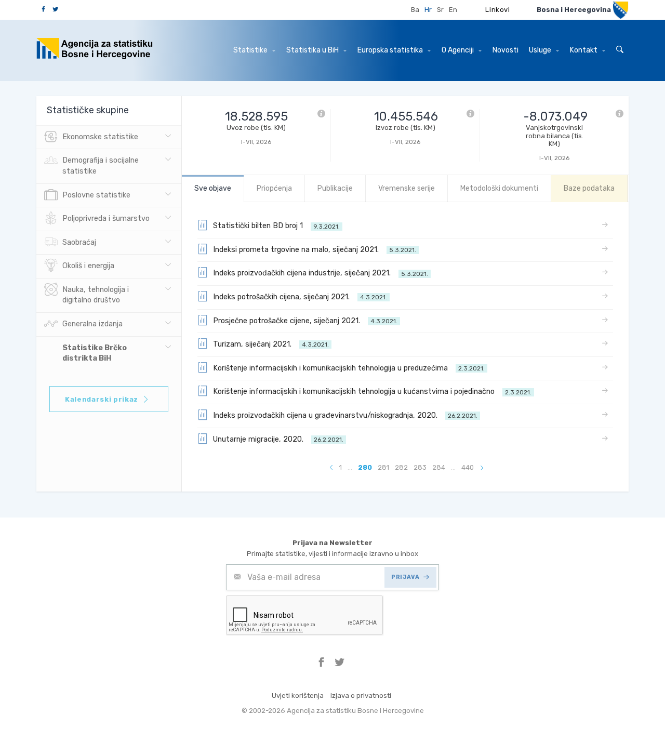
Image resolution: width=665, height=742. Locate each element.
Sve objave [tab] (212, 188)
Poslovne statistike (96, 195)
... (350, 467)
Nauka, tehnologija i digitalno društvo (95, 295)
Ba (415, 10)
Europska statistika (390, 50)
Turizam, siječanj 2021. (271, 344)
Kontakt (584, 50)
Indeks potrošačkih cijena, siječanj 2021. (300, 297)
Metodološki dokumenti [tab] (499, 188)
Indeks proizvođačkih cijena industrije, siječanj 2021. (320, 273)
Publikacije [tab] (335, 188)
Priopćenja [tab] (274, 188)
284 (438, 467)
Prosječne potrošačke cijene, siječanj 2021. (305, 320)
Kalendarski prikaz (101, 399)
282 (401, 467)
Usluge (541, 50)
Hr (428, 10)
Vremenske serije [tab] (406, 188)
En (453, 10)
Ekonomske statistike (100, 136)
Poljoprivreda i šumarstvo (106, 218)
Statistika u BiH (313, 50)
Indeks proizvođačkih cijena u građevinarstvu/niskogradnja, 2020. (345, 415)
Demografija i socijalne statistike (100, 166)
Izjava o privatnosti (360, 695)
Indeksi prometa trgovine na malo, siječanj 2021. (314, 249)
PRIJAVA (405, 577)
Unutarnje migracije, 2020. (278, 439)
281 (383, 467)
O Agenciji (458, 50)
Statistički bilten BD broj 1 (276, 225)
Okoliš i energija (88, 265)
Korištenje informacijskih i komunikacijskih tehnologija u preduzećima (349, 368)
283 (420, 467)
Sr (440, 10)
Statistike (251, 50)
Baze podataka (589, 188)
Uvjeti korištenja (298, 695)
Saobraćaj (79, 242)
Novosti (505, 50)
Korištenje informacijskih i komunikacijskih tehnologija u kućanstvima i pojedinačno (372, 391)
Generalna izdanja (92, 324)
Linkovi (497, 10)
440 (467, 467)
